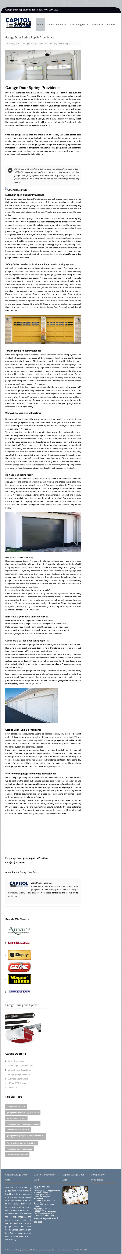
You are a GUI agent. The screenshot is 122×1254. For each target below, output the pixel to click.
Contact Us (12, 1087)
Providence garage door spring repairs (23, 1123)
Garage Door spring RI (16, 1106)
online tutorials (37, 393)
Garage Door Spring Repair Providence (29, 37)
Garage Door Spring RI (61, 43)
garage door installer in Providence (28, 464)
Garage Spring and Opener (22, 1005)
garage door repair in (72, 435)
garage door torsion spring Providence (23, 1112)
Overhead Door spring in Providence (22, 1143)
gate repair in (54, 766)
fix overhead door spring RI (18, 1129)
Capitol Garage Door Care (51, 307)
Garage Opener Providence (19, 1069)
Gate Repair (98, 24)
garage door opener (54, 810)
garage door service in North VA (63, 737)
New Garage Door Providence (20, 1065)
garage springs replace (16, 1118)
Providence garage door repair (19, 1148)
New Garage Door (79, 24)
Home (40, 24)
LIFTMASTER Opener (17, 1083)
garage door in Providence (62, 118)
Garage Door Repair (57, 24)
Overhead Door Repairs (18, 1078)
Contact (111, 24)
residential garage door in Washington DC (24, 740)
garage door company (52, 254)
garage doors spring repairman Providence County (25, 1136)
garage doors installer (36, 374)
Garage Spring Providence (19, 1074)
